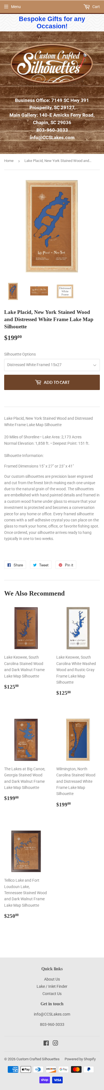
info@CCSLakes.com (52, 137)
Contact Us (52, 993)
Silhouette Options (20, 354)
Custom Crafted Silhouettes (38, 1059)
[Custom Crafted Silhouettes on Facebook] (46, 1044)
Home (9, 161)
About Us (52, 979)
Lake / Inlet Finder (52, 986)
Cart (96, 6)
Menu (16, 6)
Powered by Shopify (80, 1059)
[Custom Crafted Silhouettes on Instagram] (55, 1044)
